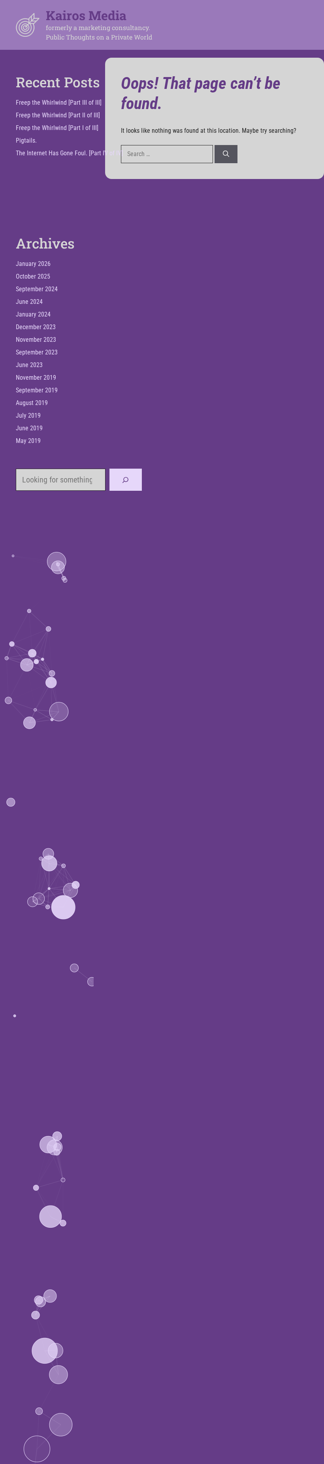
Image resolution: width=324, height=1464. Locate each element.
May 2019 (28, 441)
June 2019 (29, 428)
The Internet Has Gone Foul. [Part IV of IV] (69, 153)
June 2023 (29, 365)
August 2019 (32, 403)
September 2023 (37, 352)
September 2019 (37, 390)
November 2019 (36, 377)
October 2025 (33, 276)
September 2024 (37, 289)
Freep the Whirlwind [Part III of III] (59, 102)
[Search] (226, 154)
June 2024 (29, 301)
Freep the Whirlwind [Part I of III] (57, 128)
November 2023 (36, 339)
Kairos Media (86, 15)
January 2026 (33, 264)
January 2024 (33, 314)
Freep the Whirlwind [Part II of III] (58, 115)
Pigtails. (26, 140)
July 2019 (28, 415)
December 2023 (36, 327)
